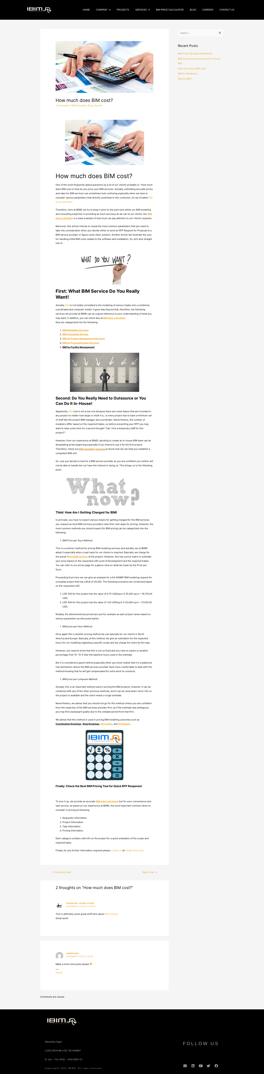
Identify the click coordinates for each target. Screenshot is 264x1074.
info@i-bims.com (134, 850)
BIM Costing (111, 914)
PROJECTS (123, 9)
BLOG (193, 9)
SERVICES (141, 9)
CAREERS (207, 9)
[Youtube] (200, 1065)
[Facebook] (216, 1065)
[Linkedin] (192, 1065)
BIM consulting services (92, 448)
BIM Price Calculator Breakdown (195, 53)
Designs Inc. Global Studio (80, 903)
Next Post (150, 872)
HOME (86, 9)
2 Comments (62, 105)
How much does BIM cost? (192, 68)
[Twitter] (208, 1065)
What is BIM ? (185, 78)
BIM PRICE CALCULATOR (170, 9)
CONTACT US (227, 9)
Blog (90, 105)
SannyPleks (72, 953)
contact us (116, 850)
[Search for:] (201, 32)
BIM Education (79, 105)
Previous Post (61, 872)
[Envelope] (185, 1065)
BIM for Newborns (187, 73)
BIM (67, 305)
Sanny (59, 972)
